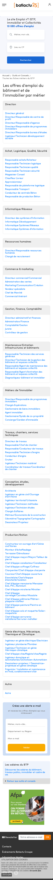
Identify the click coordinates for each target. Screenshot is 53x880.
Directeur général (14, 113)
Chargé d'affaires (14, 511)
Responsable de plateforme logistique (25, 186)
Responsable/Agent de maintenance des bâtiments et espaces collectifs (26, 367)
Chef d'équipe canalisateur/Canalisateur (26, 563)
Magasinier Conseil (15, 175)
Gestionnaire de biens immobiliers (22, 409)
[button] (49, 4)
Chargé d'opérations (15, 405)
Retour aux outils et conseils (21, 781)
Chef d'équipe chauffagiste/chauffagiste (26, 654)
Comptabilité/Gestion (16, 325)
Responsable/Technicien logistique (23, 164)
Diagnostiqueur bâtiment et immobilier (25, 378)
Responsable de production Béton (22, 197)
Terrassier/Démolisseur (17, 553)
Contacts (6, 847)
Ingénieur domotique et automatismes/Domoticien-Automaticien (26, 659)
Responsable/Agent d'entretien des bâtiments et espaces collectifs (23, 373)
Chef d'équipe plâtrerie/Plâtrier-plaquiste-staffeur (22, 600)
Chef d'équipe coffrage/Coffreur (22, 567)
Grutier (9, 460)
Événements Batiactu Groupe (17, 852)
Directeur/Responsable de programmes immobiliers (26, 128)
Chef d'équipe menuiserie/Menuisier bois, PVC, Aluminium (24, 585)
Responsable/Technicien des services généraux (24, 355)
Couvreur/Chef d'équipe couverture (23, 574)
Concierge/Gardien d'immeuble (21, 420)
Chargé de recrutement (17, 257)
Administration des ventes (18, 282)
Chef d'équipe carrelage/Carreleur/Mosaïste (21, 594)
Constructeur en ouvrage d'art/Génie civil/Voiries (24, 545)
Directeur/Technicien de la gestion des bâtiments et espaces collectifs (25, 361)
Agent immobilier (14, 413)
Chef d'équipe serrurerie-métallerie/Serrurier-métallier (21, 618)
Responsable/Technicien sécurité (22, 171)
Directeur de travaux (16, 441)
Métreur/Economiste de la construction (25, 515)
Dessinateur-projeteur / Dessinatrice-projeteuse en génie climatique (25, 664)
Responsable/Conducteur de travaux (24, 449)
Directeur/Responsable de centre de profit (24, 118)
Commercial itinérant (16, 296)
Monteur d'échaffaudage (18, 550)
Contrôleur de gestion (16, 333)
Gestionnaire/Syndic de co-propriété (24, 416)
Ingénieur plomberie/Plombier (21, 644)
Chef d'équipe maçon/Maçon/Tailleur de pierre (26, 558)
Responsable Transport (17, 189)
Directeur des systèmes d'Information (24, 218)
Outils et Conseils (20, 76)
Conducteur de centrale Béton (21, 193)
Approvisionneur (13, 182)
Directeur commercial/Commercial (23, 278)
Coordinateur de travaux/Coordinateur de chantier (25, 468)
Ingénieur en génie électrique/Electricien (26, 641)
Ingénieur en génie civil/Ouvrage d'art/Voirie (22, 496)
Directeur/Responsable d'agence (22, 123)
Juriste (8, 329)
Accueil (5, 76)
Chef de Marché (13, 293)
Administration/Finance (17, 322)
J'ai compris (6, 875)
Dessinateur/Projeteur (16, 522)
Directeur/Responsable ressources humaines (23, 252)
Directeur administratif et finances (23, 318)
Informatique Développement (20, 222)
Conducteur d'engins (15, 456)
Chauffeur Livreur (14, 178)
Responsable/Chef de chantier (21, 445)
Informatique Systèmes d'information (24, 229)
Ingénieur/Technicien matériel (20, 463)
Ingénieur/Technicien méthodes (21, 504)
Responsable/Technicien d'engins (22, 452)
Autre (8, 693)
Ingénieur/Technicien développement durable (24, 137)
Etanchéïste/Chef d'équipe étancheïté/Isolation (19, 579)
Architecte (10, 491)
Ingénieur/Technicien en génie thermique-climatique (21, 649)
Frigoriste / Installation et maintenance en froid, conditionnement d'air (25, 670)
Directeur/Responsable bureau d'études (26, 133)
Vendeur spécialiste (15, 289)
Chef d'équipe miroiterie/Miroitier (22, 590)
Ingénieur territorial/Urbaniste (21, 500)
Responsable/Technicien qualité (21, 167)
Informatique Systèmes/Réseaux (22, 225)
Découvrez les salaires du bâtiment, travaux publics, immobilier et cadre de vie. (25, 772)
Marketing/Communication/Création (24, 285)
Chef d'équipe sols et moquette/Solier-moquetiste (25, 612)
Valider (26, 748)
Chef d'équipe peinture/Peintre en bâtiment (23, 606)
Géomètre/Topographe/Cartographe (25, 519)
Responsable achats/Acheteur (20, 160)
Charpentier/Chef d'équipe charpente (25, 570)
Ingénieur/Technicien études (20, 508)
